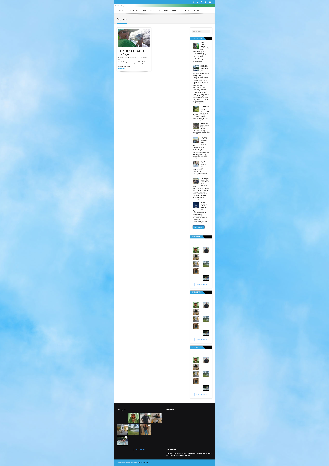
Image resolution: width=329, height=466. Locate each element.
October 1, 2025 (204, 48)
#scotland (196, 97)
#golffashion (197, 173)
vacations (203, 103)
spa (200, 118)
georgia (202, 128)
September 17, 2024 (204, 208)
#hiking (206, 190)
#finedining (202, 91)
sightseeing (196, 103)
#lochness (196, 94)
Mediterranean (197, 221)
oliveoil (204, 221)
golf (207, 115)
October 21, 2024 (200, 186)
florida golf (196, 149)
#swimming (196, 195)
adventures (196, 99)
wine (201, 223)
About (187, 10)
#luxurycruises (203, 94)
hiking (195, 116)
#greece (205, 218)
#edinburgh (204, 82)
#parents (195, 175)
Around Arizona (148, 10)
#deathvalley (205, 188)
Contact (197, 10)
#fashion (195, 171)
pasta (194, 223)
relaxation (196, 118)
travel (198, 223)
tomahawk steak (198, 156)
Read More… (121, 68)
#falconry (196, 91)
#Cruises (204, 80)
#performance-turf (199, 56)
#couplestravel (197, 80)
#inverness (202, 92)
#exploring (196, 190)
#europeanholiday (198, 85)
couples (207, 99)
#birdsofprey (197, 75)
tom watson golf (201, 154)
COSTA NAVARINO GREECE (203, 204)
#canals (205, 77)
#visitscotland (203, 97)
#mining (195, 192)
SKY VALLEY (204, 123)
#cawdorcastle (197, 79)
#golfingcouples (198, 218)
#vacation (200, 197)
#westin (195, 219)
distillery (195, 101)
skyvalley (206, 132)
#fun (204, 51)
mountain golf (201, 116)
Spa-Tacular (163, 10)
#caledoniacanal (198, 77)
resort (204, 152)
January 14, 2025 (200, 145)
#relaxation (200, 194)
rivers (201, 132)
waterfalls (205, 118)
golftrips (201, 101)
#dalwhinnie (196, 82)
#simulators (196, 58)
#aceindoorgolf (197, 51)
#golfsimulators (197, 55)
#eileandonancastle (199, 84)
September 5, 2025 (204, 69)
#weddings (196, 199)
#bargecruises (204, 73)
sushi (194, 154)
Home (121, 10)
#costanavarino (197, 214)
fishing (203, 115)
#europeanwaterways (199, 89)
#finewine (196, 92)
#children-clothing (198, 170)
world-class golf (198, 120)
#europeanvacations (199, 87)
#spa (205, 194)
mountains (196, 132)
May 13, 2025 (204, 113)
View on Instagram (201, 284)
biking (198, 115)
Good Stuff (176, 10)
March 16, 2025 (204, 125)
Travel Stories (133, 10)
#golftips (205, 55)
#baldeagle (196, 73)
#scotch (205, 96)
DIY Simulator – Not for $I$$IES (204, 44)
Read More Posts (199, 227)
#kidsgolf (204, 173)
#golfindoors (201, 53)
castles (202, 99)
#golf (194, 53)
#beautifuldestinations (199, 212)
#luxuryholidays (197, 96)
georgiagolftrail (197, 130)
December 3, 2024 (204, 165)
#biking (198, 188)
